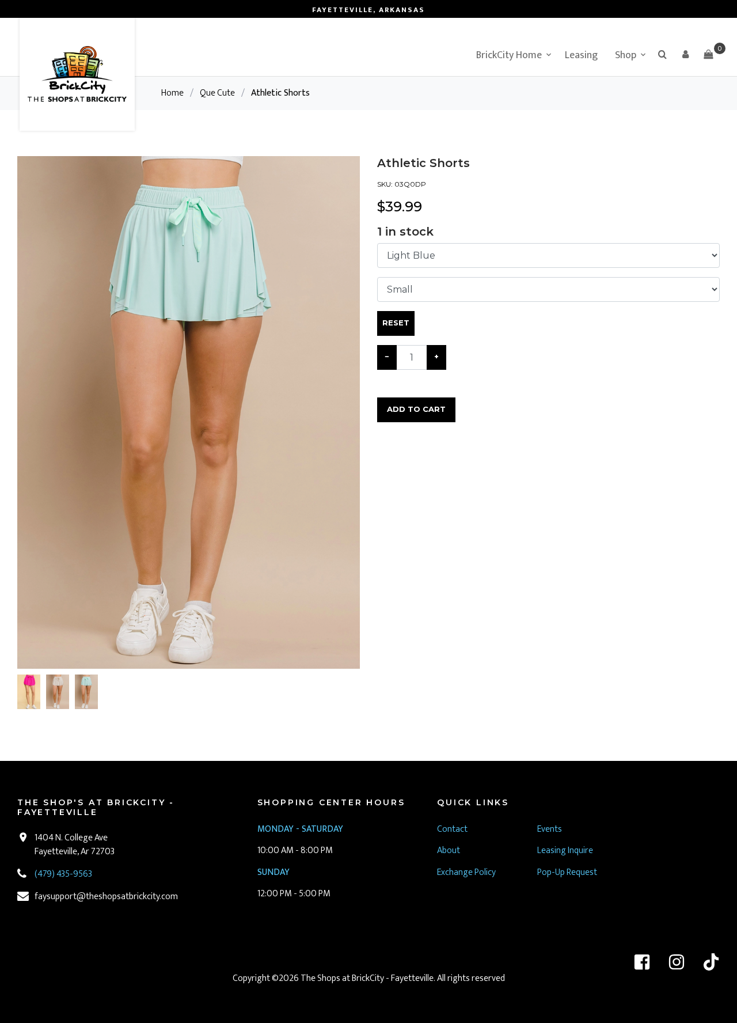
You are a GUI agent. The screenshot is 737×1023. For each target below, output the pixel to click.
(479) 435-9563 (63, 874)
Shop (625, 55)
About (448, 850)
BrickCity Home (509, 55)
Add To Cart (416, 409)
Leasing (581, 55)
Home (172, 93)
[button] (685, 54)
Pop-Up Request (567, 872)
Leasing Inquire (566, 850)
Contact (452, 829)
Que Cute (217, 93)
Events (549, 829)
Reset (395, 322)
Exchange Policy (466, 872)
